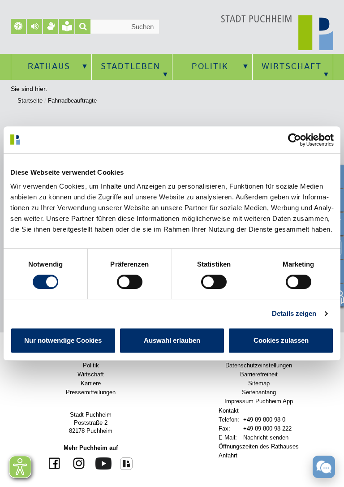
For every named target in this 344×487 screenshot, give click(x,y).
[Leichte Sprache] (66, 26)
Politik (210, 67)
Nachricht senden (265, 437)
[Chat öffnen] (324, 466)
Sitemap (259, 383)
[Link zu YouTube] (100, 463)
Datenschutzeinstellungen (258, 365)
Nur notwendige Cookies (63, 340)
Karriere (91, 383)
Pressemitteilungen (91, 392)
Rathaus (49, 67)
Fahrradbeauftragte (72, 100)
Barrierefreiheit (259, 374)
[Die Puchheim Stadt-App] (123, 463)
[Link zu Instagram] (75, 464)
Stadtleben (130, 67)
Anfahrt (228, 455)
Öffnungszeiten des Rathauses (259, 446)
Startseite (30, 100)
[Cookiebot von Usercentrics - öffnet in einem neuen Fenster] (294, 140)
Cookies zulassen (281, 340)
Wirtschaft (292, 67)
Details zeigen (294, 313)
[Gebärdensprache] (50, 26)
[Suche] (82, 26)
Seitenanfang (259, 392)
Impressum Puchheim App (258, 401)
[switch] (129, 282)
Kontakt (229, 410)
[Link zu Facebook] (55, 464)
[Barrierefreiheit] (18, 26)
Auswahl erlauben (172, 340)
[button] (34, 26)
